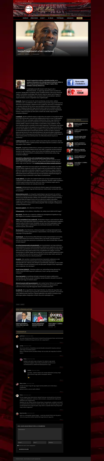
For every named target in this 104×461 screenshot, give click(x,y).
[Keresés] (75, 1)
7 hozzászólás (36, 54)
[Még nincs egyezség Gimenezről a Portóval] (70, 151)
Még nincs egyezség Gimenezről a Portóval (80, 150)
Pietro (21, 395)
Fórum (79, 18)
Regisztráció (85, 1)
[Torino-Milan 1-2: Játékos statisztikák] (55, 317)
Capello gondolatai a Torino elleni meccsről (22, 324)
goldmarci (22, 336)
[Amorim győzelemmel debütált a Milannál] (39, 317)
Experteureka (23, 413)
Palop (25, 359)
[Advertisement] (39, 69)
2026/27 (42, 18)
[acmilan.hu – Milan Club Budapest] (39, 9)
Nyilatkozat (21, 48)
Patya (22, 54)
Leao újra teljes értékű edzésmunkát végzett (80, 137)
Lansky (21, 345)
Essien (17, 304)
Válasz (61, 342)
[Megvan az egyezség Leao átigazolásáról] (70, 125)
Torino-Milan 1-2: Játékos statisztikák (55, 324)
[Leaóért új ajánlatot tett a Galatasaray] (70, 131)
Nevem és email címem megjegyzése (27, 445)
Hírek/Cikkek (34, 18)
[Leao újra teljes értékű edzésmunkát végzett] (70, 138)
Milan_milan (23, 383)
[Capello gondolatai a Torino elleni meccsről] (23, 317)
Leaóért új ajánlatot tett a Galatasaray (81, 130)
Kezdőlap (25, 18)
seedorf (22, 304)
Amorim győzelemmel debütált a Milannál (38, 324)
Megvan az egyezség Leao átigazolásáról (81, 124)
